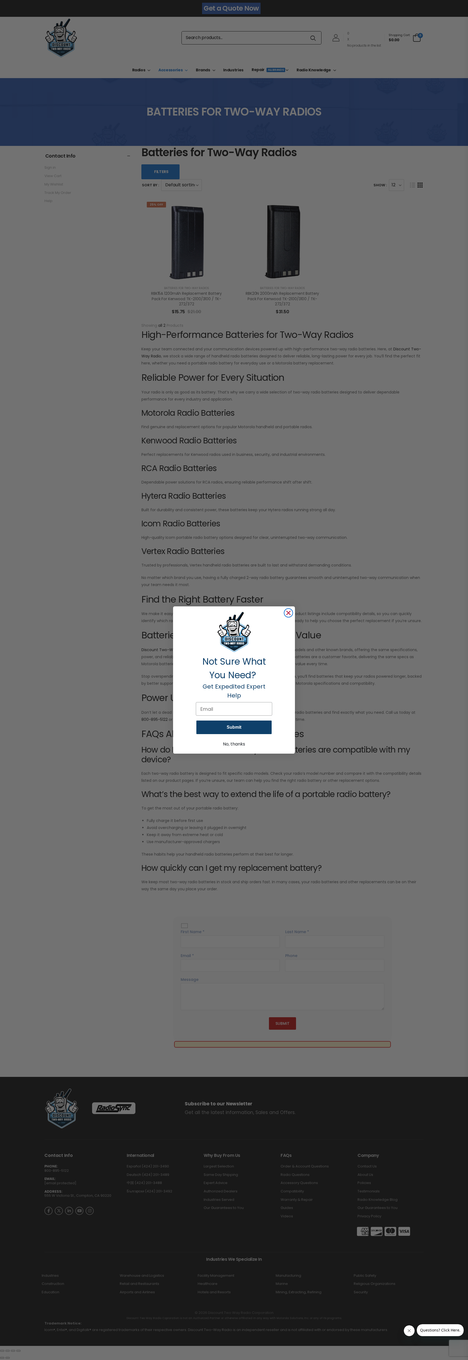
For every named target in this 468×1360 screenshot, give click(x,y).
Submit (234, 727)
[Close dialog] (288, 613)
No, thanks (234, 744)
